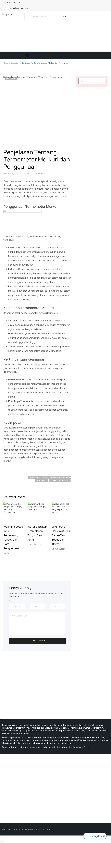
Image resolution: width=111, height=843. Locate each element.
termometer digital (60, 480)
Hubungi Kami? (96, 836)
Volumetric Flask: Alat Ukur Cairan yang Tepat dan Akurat (61, 535)
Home (5, 63)
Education (15, 63)
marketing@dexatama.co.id (17, 8)
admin (26, 174)
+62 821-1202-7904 (14, 2)
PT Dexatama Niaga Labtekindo (37, 829)
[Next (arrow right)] (3, 841)
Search (63, 16)
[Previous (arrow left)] (1, 841)
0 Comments (41, 174)
